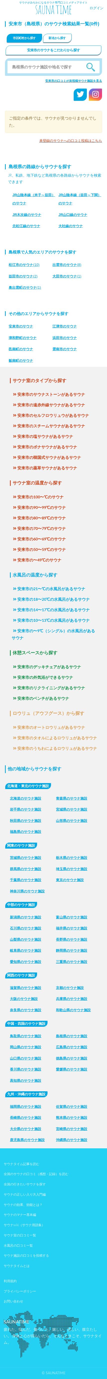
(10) (24, 265)
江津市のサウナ (65, 326)
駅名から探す (57, 38)
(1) (67, 276)
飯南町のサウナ (21, 361)
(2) (23, 276)
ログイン (97, 8)
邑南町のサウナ (21, 349)
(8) (67, 265)
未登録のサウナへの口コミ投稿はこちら (70, 141)
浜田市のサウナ (65, 338)
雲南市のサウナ (65, 349)
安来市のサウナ (21, 326)
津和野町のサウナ (23, 338)
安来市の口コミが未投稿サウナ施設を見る (73, 80)
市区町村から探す (24, 38)
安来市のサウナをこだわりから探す (53, 50)
